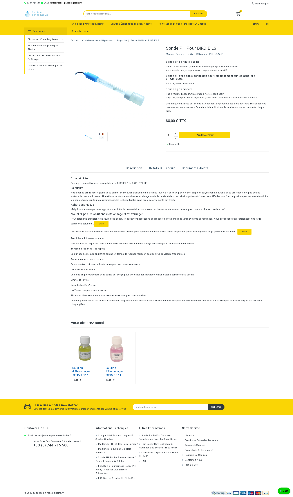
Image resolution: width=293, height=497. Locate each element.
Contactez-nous (36, 428)
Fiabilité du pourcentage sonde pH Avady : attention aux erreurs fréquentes (116, 469)
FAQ (143, 461)
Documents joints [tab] (195, 168)
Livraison (189, 435)
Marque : (170, 54)
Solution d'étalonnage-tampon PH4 (114, 371)
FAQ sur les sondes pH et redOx (116, 478)
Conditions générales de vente (201, 440)
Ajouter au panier (205, 135)
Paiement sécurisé (194, 445)
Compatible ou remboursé (198, 450)
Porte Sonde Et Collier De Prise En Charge (182, 23)
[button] (284, 491)
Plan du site (191, 464)
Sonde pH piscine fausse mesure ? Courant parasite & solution (116, 459)
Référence (201, 54)
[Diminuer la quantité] (176, 139)
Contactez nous (80, 31)
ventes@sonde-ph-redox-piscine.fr (66, 3)
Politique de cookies (195, 455)
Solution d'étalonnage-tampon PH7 (81, 371)
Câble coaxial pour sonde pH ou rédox (45, 67)
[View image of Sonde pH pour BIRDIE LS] (88, 137)
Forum (255, 23)
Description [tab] (134, 168)
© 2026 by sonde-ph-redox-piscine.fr (44, 493)
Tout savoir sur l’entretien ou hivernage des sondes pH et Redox (158, 445)
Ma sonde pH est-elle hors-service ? (118, 444)
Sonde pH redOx (184, 54)
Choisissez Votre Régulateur (87, 23)
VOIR (101, 223)
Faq (267, 23)
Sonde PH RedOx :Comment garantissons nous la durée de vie (158, 437)
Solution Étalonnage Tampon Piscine (131, 23)
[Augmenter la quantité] (176, 134)
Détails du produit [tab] (162, 168)
